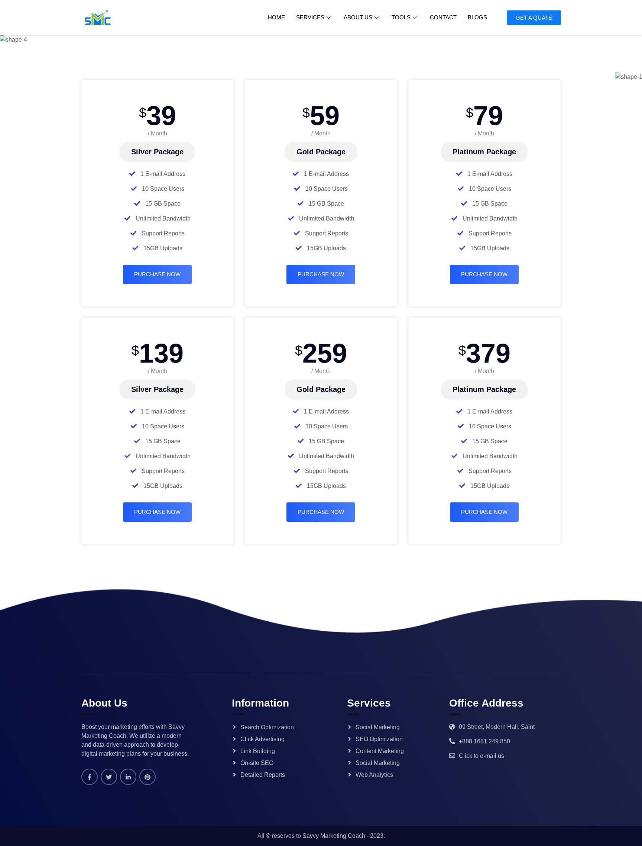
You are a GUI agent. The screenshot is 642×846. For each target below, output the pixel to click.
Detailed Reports (262, 775)
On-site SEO (256, 763)
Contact (443, 17)
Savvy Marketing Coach (333, 836)
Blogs (477, 17)
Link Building (257, 751)
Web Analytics (374, 775)
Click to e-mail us (481, 756)
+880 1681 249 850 (484, 741)
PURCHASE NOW (157, 274)
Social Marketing (378, 727)
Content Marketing (380, 751)
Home (276, 17)
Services (310, 17)
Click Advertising (262, 739)
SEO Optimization (379, 739)
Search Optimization (267, 727)
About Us (358, 17)
